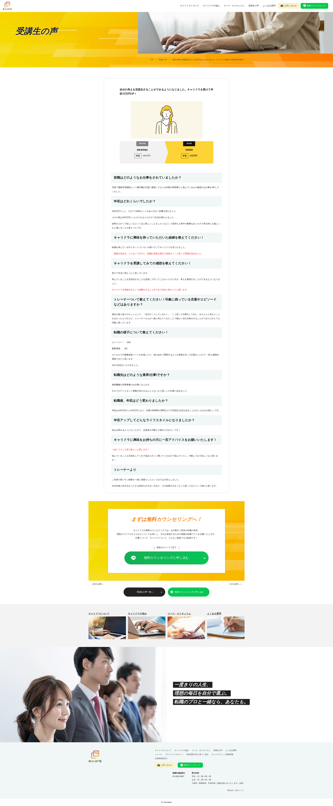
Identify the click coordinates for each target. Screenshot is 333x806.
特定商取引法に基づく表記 (197, 754)
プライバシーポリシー (174, 754)
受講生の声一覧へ (149, 592)
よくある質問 (269, 6)
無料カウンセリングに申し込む (175, 558)
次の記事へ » (235, 584)
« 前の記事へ (97, 584)
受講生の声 (253, 6)
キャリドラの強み (211, 6)
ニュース (158, 754)
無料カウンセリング (316, 6)
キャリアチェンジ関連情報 (222, 754)
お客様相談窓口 (161, 758)
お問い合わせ (290, 6)
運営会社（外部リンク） (236, 790)
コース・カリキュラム (234, 6)
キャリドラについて (189, 6)
